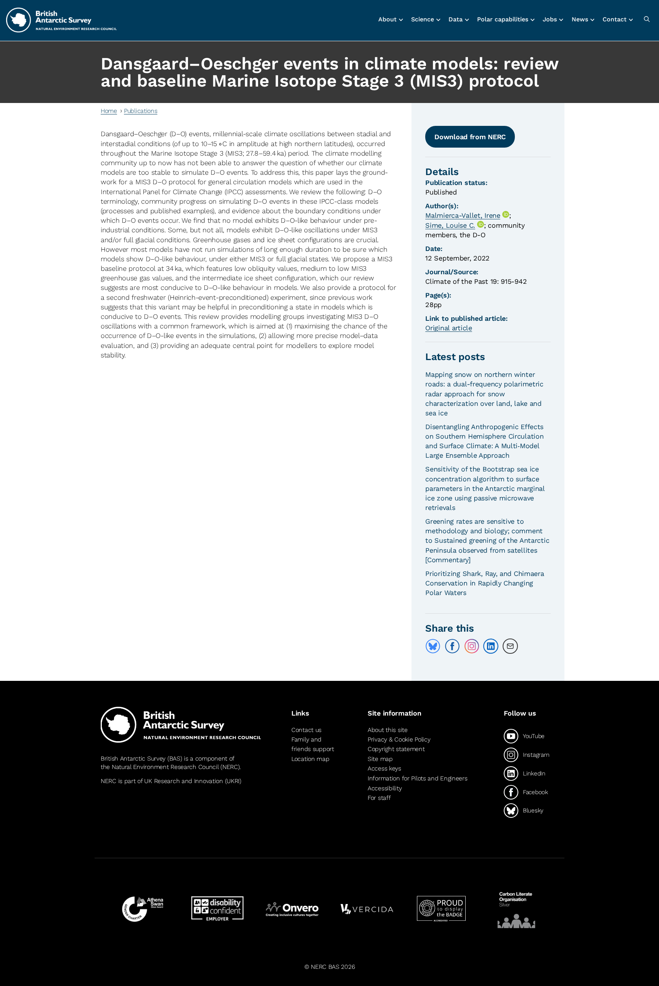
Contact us (306, 729)
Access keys (384, 768)
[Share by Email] (510, 646)
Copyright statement (396, 749)
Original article (448, 328)
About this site (388, 729)
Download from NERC (470, 137)
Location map (310, 758)
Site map (380, 758)
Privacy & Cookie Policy (399, 739)
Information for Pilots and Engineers (418, 778)
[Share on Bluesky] (432, 646)
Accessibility (385, 788)
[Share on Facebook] (452, 646)
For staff (379, 797)
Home (109, 110)
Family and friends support (312, 744)
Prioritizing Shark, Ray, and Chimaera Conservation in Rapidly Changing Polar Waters (484, 583)
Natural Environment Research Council (165, 766)
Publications (141, 110)
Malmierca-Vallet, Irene (462, 215)
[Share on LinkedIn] (490, 646)
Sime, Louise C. (450, 225)
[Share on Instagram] (471, 646)
